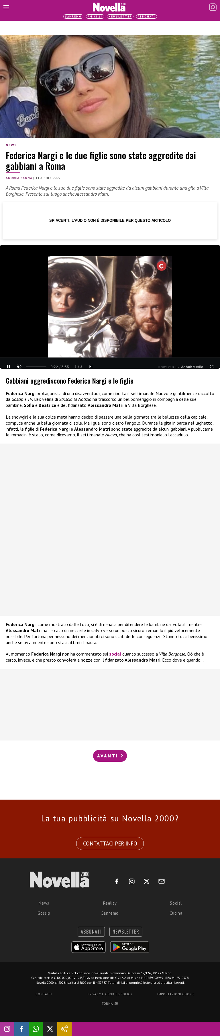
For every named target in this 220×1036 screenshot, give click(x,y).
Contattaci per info (110, 843)
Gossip (44, 913)
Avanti (108, 756)
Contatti (44, 994)
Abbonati (146, 16)
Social (176, 903)
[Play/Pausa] (8, 367)
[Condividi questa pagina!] (64, 1029)
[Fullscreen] (212, 367)
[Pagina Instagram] (213, 7)
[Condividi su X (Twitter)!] (50, 1029)
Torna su (110, 1004)
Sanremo (73, 16)
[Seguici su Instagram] (7, 1029)
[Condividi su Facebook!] (21, 1029)
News (11, 145)
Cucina (176, 913)
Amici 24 (95, 16)
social (115, 654)
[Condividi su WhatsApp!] (36, 1029)
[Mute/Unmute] (19, 367)
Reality (110, 903)
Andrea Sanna (19, 178)
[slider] (36, 366)
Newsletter (120, 16)
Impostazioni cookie (176, 994)
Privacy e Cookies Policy (110, 994)
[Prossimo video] (91, 367)
